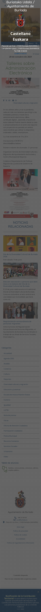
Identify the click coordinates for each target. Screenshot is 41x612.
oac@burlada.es (20, 53)
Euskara (20, 39)
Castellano (20, 33)
